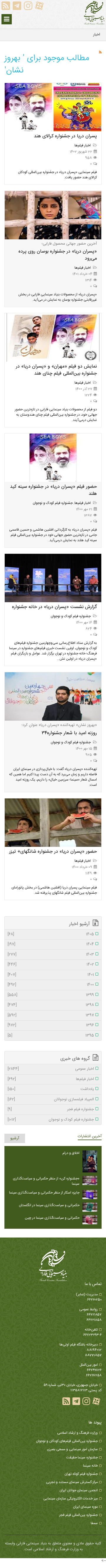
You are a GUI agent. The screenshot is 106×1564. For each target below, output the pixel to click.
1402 (51, 965)
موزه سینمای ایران (85, 1507)
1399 (51, 995)
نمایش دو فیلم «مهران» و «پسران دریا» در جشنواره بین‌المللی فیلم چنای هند (56, 370)
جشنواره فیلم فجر (51, 1110)
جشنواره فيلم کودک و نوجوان (53, 503)
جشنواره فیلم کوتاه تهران (81, 1474)
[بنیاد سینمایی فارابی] (94, 13)
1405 (51, 934)
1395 (51, 1036)
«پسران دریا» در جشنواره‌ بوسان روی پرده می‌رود (58, 255)
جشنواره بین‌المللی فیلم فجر (78, 1515)
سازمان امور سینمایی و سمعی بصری (72, 1449)
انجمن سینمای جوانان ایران (78, 1490)
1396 (51, 1025)
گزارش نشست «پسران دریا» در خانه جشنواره (54, 607)
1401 (51, 975)
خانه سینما (90, 1466)
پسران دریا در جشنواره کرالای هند (65, 136)
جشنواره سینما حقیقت (82, 1457)
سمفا (94, 1523)
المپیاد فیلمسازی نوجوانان (51, 1100)
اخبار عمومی (51, 1069)
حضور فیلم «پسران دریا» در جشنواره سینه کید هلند (53, 490)
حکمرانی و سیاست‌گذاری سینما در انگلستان (49, 1205)
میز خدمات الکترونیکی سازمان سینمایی (70, 1499)
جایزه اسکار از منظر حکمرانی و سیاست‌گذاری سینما (44, 1193)
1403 (51, 955)
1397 (51, 1015)
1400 (51, 985)
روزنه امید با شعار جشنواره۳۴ (69, 733)
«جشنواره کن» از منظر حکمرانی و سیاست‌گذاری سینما (46, 1181)
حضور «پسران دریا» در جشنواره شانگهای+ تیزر (53, 852)
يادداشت (51, 1089)
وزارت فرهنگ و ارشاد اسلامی (77, 1433)
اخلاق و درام (71, 1153)
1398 (51, 1005)
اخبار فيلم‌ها (83, 145)
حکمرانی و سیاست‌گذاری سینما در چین (52, 1218)
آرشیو (14, 1138)
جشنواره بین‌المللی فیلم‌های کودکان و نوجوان (67, 1441)
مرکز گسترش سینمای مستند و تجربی (72, 1482)
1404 (51, 944)
